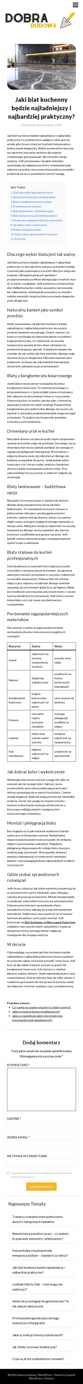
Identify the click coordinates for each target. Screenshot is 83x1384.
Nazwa (14, 1118)
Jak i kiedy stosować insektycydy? (34, 1347)
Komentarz (18, 1065)
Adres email (18, 1137)
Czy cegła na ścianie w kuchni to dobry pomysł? (41, 1007)
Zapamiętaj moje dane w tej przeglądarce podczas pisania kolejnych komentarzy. (41, 1175)
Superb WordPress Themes (52, 1376)
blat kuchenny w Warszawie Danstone (50, 922)
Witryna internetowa (27, 1156)
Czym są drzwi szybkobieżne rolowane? (38, 1359)
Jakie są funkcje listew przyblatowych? (36, 1011)
